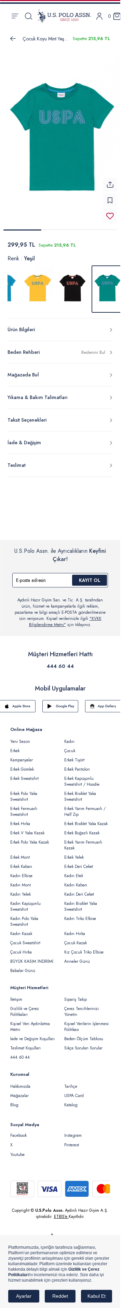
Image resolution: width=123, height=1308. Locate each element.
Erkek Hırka (20, 820)
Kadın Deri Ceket (79, 890)
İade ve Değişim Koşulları (32, 1035)
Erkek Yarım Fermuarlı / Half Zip (85, 807)
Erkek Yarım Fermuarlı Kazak (83, 841)
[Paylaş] (110, 180)
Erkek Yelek (74, 853)
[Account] (99, 16)
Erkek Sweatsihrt (24, 774)
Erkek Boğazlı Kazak (81, 829)
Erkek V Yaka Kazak (27, 829)
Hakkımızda (20, 1082)
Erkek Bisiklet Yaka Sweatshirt (80, 792)
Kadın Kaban (75, 881)
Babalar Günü (22, 966)
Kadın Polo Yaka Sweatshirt (24, 917)
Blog (14, 1101)
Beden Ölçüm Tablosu (83, 1035)
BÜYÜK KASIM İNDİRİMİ (31, 957)
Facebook (18, 1131)
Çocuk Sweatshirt (25, 939)
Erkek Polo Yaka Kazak (29, 838)
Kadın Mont (20, 881)
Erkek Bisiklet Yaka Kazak (86, 820)
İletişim (16, 995)
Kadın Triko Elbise (80, 914)
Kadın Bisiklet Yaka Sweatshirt (80, 902)
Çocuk (69, 747)
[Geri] (13, 39)
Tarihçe (70, 1082)
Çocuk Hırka (21, 948)
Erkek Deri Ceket (78, 862)
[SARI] (37, 285)
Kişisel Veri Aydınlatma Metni (30, 1023)
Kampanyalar (21, 756)
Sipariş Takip (75, 995)
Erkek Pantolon (77, 765)
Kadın (69, 737)
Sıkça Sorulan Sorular (83, 1044)
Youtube (17, 1150)
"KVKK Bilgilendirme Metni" (65, 617)
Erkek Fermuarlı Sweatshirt (23, 807)
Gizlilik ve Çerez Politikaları (24, 1007)
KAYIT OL (89, 576)
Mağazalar (19, 1091)
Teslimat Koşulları (25, 1044)
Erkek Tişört (74, 756)
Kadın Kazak (21, 929)
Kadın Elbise (21, 872)
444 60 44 (60, 662)
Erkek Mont (20, 853)
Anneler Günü (77, 957)
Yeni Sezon (20, 737)
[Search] (28, 16)
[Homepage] (64, 16)
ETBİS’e (61, 1212)
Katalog (71, 1101)
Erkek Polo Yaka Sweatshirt (23, 792)
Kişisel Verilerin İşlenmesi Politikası (86, 1023)
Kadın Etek (73, 872)
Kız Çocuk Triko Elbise (84, 948)
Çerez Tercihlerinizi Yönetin (81, 1007)
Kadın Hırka (74, 929)
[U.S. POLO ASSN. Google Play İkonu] (60, 702)
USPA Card (74, 1091)
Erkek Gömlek (22, 765)
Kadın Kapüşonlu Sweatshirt (25, 902)
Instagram (73, 1131)
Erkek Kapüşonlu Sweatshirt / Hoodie (81, 777)
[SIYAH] (72, 285)
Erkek (14, 747)
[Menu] (14, 16)
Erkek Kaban (21, 862)
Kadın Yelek (20, 890)
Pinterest (71, 1141)
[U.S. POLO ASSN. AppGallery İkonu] (103, 702)
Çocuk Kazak (75, 939)
